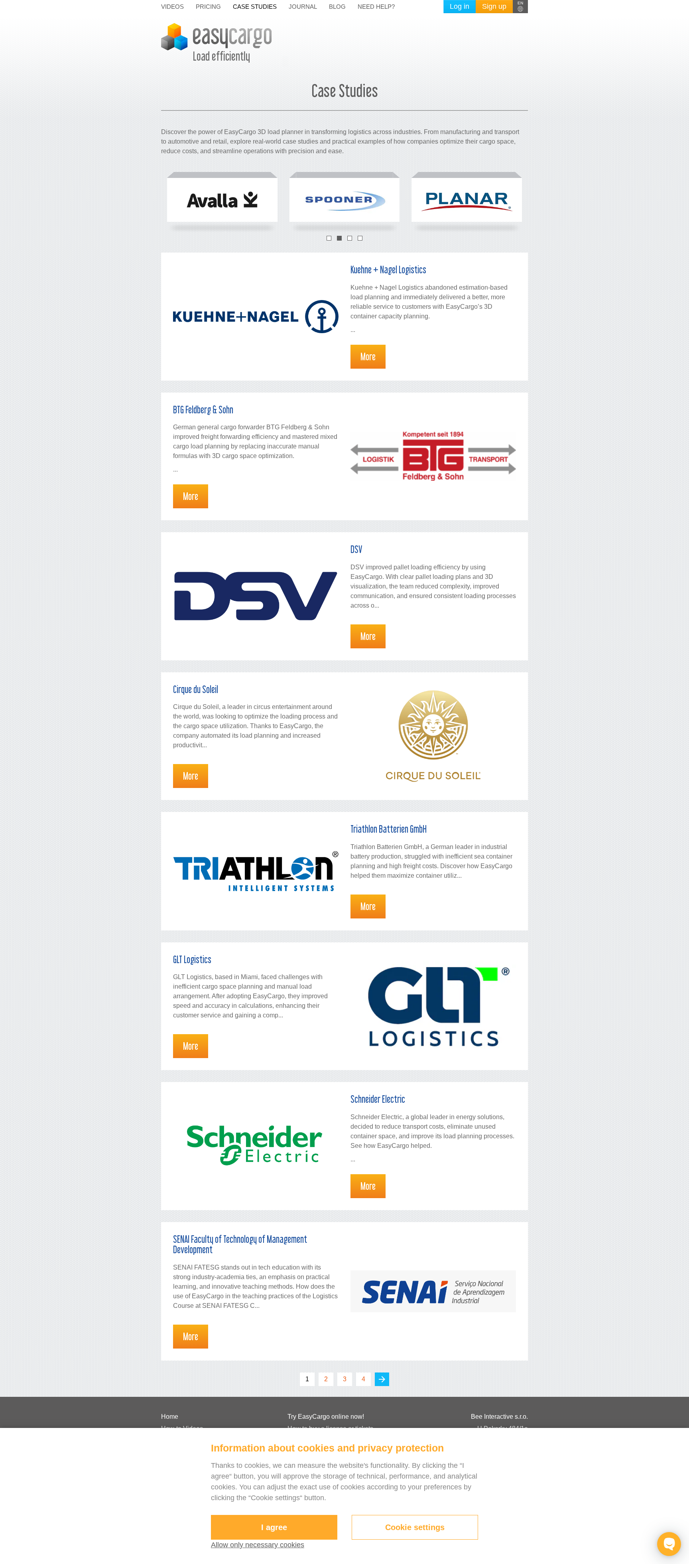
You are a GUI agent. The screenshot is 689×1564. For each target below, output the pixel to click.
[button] (520, 6)
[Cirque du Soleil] (433, 735)
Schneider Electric (377, 1099)
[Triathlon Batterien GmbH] (256, 871)
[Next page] (382, 1379)
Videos (172, 6)
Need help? (376, 6)
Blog (337, 6)
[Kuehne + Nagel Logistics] (256, 316)
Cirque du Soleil (195, 689)
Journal (303, 6)
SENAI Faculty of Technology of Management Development (240, 1244)
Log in (459, 6)
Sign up (494, 6)
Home (169, 1416)
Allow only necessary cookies (257, 1545)
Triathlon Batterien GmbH (388, 829)
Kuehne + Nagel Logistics (388, 269)
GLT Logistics (192, 959)
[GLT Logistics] (433, 1006)
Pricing (208, 6)
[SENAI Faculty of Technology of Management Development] (433, 1291)
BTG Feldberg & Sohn (203, 409)
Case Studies (255, 6)
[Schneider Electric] (256, 1146)
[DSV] (256, 596)
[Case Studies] (222, 200)
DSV (356, 549)
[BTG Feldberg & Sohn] (433, 456)
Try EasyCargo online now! (325, 1416)
